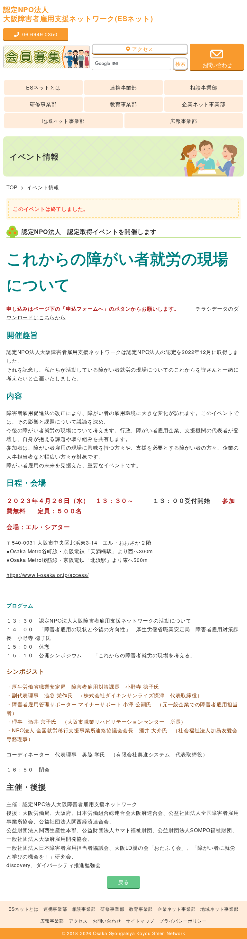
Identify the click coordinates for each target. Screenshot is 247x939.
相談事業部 (203, 87)
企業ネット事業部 (203, 104)
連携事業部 (123, 87)
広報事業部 (183, 121)
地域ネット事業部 (63, 121)
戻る (123, 882)
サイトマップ (140, 920)
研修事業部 (43, 104)
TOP (11, 187)
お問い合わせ (107, 920)
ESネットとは (43, 87)
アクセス (141, 49)
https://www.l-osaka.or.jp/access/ (47, 575)
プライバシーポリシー (183, 920)
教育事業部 (123, 104)
